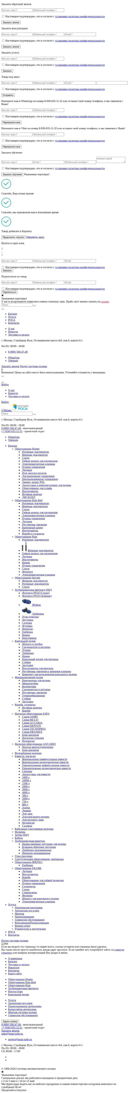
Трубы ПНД (22, 834)
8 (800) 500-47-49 (11, 428)
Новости (13, 331)
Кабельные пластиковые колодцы (34, 828)
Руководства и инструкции (30, 928)
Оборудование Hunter (27, 448)
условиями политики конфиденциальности (80, 16)
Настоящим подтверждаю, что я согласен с (55, 16)
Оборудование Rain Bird (28, 500)
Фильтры (20, 831)
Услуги (12, 316)
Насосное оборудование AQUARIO (35, 744)
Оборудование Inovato (27, 577)
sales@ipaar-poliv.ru (12, 1033)
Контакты (13, 322)
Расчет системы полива (33, 366)
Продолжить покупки (13, 237)
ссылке (105, 301)
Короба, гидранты (25, 704)
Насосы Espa (15, 991)
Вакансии (13, 967)
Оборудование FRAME (28, 868)
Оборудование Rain (26, 536)
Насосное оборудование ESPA (32, 713)
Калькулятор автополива (22, 1009)
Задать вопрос (10, 1021)
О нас (11, 328)
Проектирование (24, 916)
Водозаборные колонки (28, 753)
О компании (15, 958)
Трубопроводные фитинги (23, 988)
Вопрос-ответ (22, 925)
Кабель (19, 837)
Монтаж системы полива (22, 1012)
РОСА (11, 319)
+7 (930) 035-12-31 (11, 431)
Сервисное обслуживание (30, 919)
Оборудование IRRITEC (29, 862)
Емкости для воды (25, 756)
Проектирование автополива (24, 1006)
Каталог (12, 313)
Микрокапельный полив (29, 677)
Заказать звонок (10, 366)
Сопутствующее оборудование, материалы (39, 859)
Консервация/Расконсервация (32, 922)
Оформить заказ (35, 237)
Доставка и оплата (18, 334)
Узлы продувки (23, 856)
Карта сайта (15, 973)
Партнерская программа (28, 907)
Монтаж (19, 913)
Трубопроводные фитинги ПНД (33, 589)
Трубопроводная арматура (30, 841)
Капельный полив (25, 641)
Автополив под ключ (27, 910)
